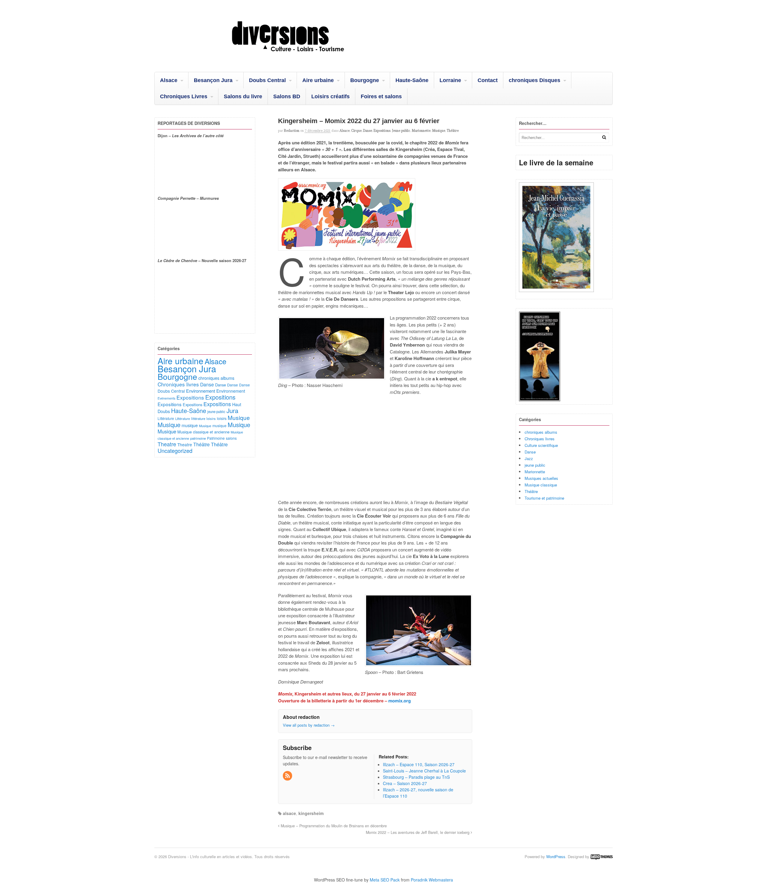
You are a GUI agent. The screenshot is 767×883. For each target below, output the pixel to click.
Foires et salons (381, 96)
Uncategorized (175, 450)
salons (231, 438)
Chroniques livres (540, 439)
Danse (367, 130)
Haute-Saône (411, 80)
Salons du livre (243, 96)
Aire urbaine (318, 80)
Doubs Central (267, 80)
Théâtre (453, 130)
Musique (438, 130)
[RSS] (288, 776)
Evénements (166, 398)
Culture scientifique (541, 445)
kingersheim (311, 813)
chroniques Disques (534, 80)
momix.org (399, 700)
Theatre (167, 444)
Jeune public (401, 130)
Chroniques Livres (183, 96)
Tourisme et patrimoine (544, 498)
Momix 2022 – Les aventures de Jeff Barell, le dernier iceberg (418, 832)
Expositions (382, 130)
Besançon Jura (213, 80)
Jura (232, 410)
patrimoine (198, 438)
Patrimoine (216, 438)
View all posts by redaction (309, 725)
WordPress (555, 856)
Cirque (356, 130)
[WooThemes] (602, 856)
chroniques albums (541, 432)
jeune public (535, 465)
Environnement (200, 391)
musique (190, 425)
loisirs (211, 418)
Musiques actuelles (541, 478)
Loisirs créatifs (330, 96)
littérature (198, 418)
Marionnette (421, 130)
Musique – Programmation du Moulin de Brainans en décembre (333, 825)
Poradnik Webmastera (432, 880)
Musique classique (541, 485)
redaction (291, 130)
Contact (488, 80)
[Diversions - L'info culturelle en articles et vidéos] (304, 57)
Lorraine (450, 80)
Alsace (168, 80)
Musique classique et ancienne (203, 432)
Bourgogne (364, 80)
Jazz (529, 458)
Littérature (166, 418)
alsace (289, 813)
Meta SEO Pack (385, 880)
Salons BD (286, 96)
